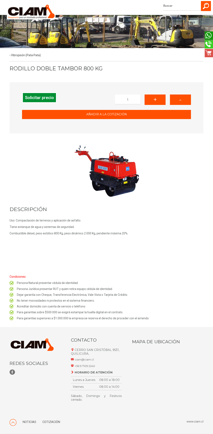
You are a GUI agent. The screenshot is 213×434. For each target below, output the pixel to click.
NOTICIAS (29, 422)
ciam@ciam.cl (84, 359)
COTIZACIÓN (51, 422)
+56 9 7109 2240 (85, 366)
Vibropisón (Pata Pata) (26, 55)
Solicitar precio (39, 97)
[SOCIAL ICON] (12, 372)
